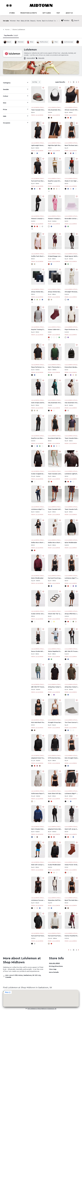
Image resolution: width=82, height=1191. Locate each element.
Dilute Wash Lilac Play (65, 226)
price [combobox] (5, 109)
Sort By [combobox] (34, 82)
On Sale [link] (6, 21)
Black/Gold (48, 117)
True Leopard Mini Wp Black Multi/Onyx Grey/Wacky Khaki (51, 299)
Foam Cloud (37, 188)
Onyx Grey (51, 375)
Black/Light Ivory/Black (65, 730)
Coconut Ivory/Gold (51, 621)
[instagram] (10, 5)
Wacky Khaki (39, 446)
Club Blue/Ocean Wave (51, 586)
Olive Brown (73, 621)
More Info (41, 58)
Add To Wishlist (43, 87)
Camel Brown (54, 188)
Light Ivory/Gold (54, 410)
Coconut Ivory (39, 226)
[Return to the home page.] (41, 5)
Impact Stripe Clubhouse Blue (34, 410)
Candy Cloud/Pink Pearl (68, 801)
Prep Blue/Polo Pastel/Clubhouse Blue (68, 730)
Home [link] (39, 21)
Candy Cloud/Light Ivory (34, 481)
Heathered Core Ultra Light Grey (42, 226)
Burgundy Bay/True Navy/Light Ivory (51, 153)
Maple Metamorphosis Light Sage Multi (48, 481)
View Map (52, 969)
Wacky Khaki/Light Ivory (51, 659)
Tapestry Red (51, 481)
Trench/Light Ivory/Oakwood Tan (73, 730)
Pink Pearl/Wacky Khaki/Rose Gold (73, 375)
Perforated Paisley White (34, 264)
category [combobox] (6, 83)
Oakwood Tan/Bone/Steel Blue (39, 299)
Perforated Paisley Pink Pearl (32, 264)
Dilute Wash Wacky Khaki (68, 226)
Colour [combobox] (5, 96)
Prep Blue (51, 226)
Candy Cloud (34, 153)
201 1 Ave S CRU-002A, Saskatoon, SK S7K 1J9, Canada (23, 976)
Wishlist (66, 20)
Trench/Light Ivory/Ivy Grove (70, 730)
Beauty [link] (33, 21)
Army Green (48, 188)
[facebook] (7, 5)
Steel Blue (70, 117)
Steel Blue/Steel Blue (48, 659)
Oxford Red (70, 153)
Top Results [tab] (11, 35)
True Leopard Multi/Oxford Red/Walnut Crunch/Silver (75, 375)
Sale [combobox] (4, 116)
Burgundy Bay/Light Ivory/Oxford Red (48, 264)
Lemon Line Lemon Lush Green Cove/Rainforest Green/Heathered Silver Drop (37, 299)
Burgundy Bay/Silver (65, 410)
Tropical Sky (68, 299)
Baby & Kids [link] (25, 21)
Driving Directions (56, 966)
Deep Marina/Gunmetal (68, 410)
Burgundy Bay (68, 117)
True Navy (73, 153)
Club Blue (54, 446)
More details (54, 972)
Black (65, 117)
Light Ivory (68, 153)
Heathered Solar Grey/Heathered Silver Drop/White (34, 299)
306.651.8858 (30, 58)
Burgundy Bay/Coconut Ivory (48, 337)
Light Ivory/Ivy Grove (48, 908)
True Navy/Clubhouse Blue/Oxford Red (54, 153)
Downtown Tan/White (54, 872)
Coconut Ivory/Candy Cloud (54, 337)
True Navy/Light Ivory (51, 908)
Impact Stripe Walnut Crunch (37, 410)
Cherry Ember (37, 226)
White (75, 153)
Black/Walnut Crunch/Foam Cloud (48, 153)
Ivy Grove (68, 264)
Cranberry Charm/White (65, 872)
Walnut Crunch (34, 730)
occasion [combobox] (6, 123)
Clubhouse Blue (37, 153)
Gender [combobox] (6, 89)
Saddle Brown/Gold (51, 117)
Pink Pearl (70, 188)
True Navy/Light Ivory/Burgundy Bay (51, 264)
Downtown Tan (56, 188)
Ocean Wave (68, 188)
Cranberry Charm (68, 586)
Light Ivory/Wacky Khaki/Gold (68, 375)
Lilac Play (73, 586)
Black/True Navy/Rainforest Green (32, 299)
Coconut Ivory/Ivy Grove (56, 337)
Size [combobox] (4, 103)
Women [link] (13, 21)
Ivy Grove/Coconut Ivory (59, 337)
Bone (48, 943)
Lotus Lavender (68, 337)
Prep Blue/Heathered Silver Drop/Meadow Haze (42, 299)
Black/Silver (48, 410)
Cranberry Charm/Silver (51, 410)
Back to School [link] (47, 21)
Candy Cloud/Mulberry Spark (51, 337)
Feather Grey (34, 943)
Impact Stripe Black (32, 410)
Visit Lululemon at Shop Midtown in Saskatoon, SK (41, 1008)
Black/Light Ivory (48, 586)
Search (76, 20)
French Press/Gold (54, 621)
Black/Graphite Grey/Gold (65, 375)
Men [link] (18, 21)
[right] (57, 21)
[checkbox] (8, 42)
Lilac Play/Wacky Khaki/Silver (70, 375)
